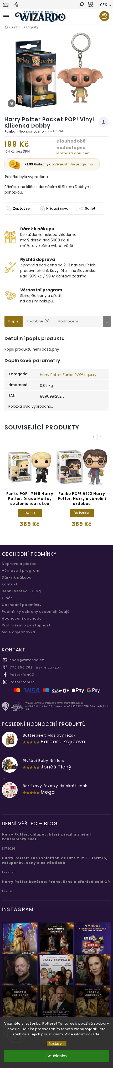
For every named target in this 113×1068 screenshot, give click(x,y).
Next (101, 437)
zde (96, 1034)
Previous (94, 437)
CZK (103, 5)
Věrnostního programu (73, 164)
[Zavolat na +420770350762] (17, 5)
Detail (30, 513)
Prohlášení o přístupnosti (27, 625)
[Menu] (6, 15)
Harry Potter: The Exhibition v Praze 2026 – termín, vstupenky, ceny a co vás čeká (54, 860)
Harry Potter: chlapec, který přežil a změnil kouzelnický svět (46, 836)
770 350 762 (21, 667)
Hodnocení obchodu (22, 618)
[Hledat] (81, 5)
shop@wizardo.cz (27, 660)
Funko (10, 131)
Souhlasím (57, 1056)
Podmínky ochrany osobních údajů (36, 611)
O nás (7, 598)
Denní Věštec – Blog (21, 591)
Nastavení (56, 1043)
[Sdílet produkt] (104, 122)
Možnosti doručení (73, 153)
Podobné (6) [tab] (38, 321)
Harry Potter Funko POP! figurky (68, 374)
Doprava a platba (19, 563)
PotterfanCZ (22, 674)
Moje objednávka (18, 632)
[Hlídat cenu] (54, 208)
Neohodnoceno (31, 131)
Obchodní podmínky (22, 605)
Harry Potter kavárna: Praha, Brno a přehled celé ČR (56, 881)
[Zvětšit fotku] (12, 103)
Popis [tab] (13, 321)
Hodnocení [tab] (68, 321)
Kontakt (10, 584)
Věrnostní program (20, 570)
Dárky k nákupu (17, 577)
